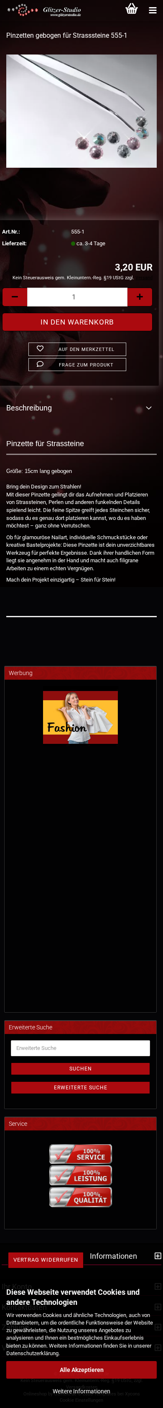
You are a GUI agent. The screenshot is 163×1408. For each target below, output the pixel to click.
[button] (14, 297)
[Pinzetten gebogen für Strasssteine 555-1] (81, 110)
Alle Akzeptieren (82, 1369)
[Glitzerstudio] (42, 10)
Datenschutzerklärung (32, 1353)
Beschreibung (29, 407)
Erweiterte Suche (80, 1088)
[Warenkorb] (131, 10)
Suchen (80, 1069)
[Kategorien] (152, 10)
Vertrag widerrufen (45, 1260)
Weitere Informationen (81, 1391)
